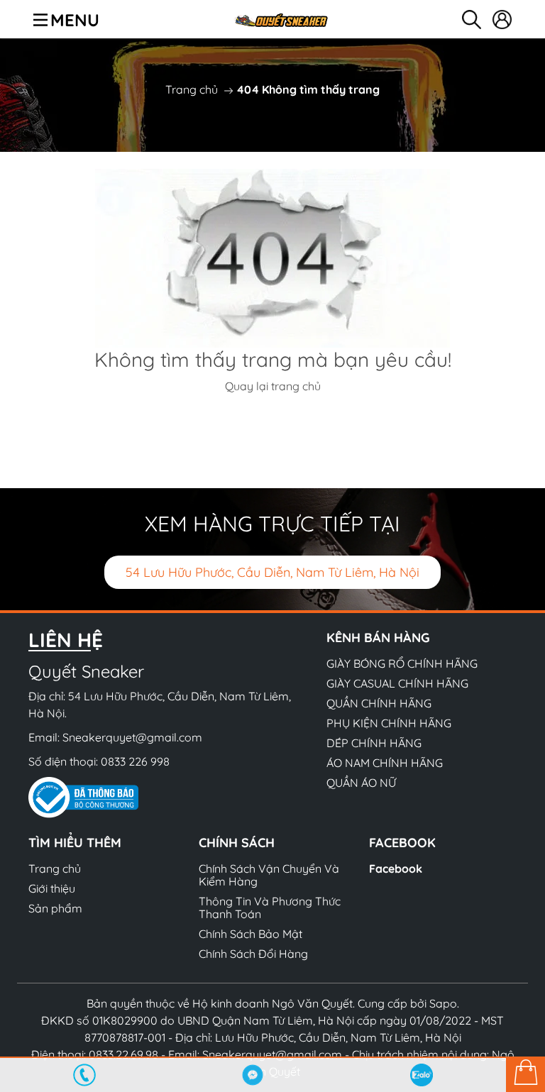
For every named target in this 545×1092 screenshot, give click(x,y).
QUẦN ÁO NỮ (361, 783)
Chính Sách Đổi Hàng (253, 954)
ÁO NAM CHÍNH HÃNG (384, 763)
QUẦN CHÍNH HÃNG (378, 703)
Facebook (395, 868)
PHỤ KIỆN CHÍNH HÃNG (388, 723)
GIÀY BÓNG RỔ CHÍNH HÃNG (402, 663)
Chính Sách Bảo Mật (250, 934)
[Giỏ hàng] (525, 1074)
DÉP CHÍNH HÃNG (374, 743)
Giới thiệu (51, 888)
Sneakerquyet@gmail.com (132, 737)
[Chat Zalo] (421, 1075)
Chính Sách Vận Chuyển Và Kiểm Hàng (269, 874)
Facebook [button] (402, 842)
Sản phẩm (55, 908)
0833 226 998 (135, 761)
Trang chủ (191, 89)
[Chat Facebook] (253, 1075)
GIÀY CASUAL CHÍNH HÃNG (397, 683)
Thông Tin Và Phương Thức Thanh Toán (270, 907)
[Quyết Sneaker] (280, 19)
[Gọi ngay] (84, 1075)
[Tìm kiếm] (471, 19)
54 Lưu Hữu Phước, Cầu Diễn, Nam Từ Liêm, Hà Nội (272, 572)
